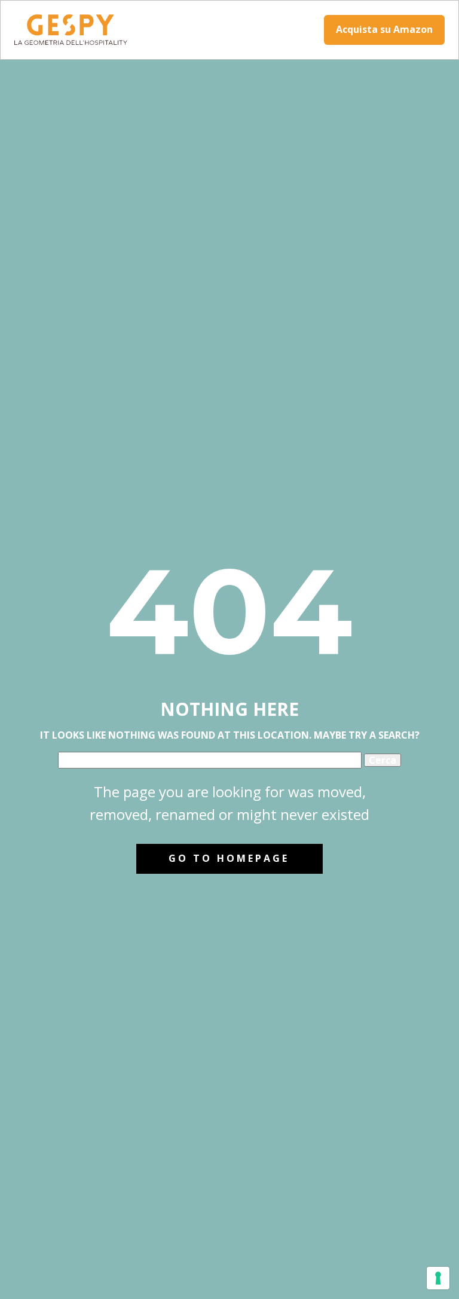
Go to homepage (229, 858)
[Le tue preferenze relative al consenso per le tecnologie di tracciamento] (438, 1278)
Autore (227, 30)
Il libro (186, 30)
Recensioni (279, 30)
